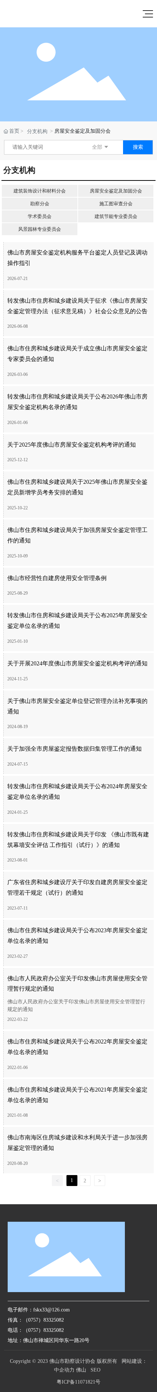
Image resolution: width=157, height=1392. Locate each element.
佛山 (81, 1370)
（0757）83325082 (43, 1330)
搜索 (138, 147)
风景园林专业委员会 (39, 229)
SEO (95, 1370)
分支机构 (37, 131)
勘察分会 (39, 203)
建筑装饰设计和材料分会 (40, 191)
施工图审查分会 (116, 203)
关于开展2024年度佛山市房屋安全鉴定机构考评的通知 (77, 663)
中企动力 (64, 1370)
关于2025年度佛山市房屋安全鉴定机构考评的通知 (71, 445)
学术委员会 (39, 216)
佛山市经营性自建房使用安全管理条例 (57, 578)
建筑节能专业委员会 (116, 216)
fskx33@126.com (51, 1310)
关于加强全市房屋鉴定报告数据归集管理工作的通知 (74, 749)
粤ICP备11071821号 (78, 1382)
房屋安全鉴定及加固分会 (116, 191)
